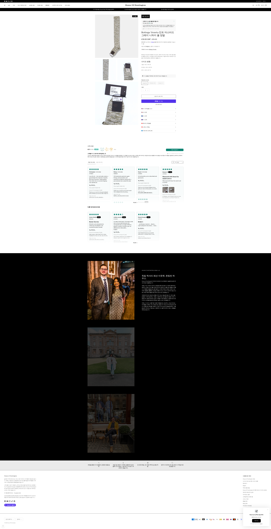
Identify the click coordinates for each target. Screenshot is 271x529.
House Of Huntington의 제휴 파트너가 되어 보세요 (255, 490)
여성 (14, 5)
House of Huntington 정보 (249, 479)
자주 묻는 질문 (246, 494)
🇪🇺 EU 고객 (144, 116)
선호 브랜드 (67, 5)
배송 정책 (245, 503)
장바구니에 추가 (158, 96)
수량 (142, 87)
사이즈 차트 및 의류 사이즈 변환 (250, 481)
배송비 (147, 46)
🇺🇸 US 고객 (144, 112)
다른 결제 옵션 (158, 104)
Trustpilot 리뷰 (17, 493)
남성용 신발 (31, 5)
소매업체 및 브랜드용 (248, 496)
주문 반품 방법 (246, 488)
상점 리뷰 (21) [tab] (99, 162)
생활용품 (47, 5)
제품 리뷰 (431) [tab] (91, 162)
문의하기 (245, 483)
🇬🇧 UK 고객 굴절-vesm (146, 108)
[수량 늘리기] (148, 90)
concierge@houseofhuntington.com (12, 495)
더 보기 (134, 202)
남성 (9, 5)
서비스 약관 (245, 499)
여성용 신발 (39, 5)
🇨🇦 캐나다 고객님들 (146, 123)
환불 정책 (245, 501)
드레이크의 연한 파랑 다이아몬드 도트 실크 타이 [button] (96, 239)
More (115, 149)
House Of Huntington (11, 522)
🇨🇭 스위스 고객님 (145, 127)
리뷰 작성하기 (174, 150)
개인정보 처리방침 (247, 505)
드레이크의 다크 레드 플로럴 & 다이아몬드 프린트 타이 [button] (96, 197)
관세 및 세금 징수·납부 (248, 492)
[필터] (173, 162)
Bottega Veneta (152, 49)
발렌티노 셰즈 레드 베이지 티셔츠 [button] (121, 195)
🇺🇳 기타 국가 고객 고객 (146, 130)
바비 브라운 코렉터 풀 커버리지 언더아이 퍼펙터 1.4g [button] (145, 192)
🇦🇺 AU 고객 (144, 119)
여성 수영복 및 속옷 (22, 5)
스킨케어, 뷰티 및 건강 (57, 5)
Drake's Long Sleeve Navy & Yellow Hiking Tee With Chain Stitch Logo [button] (144, 238)
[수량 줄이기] (142, 90)
